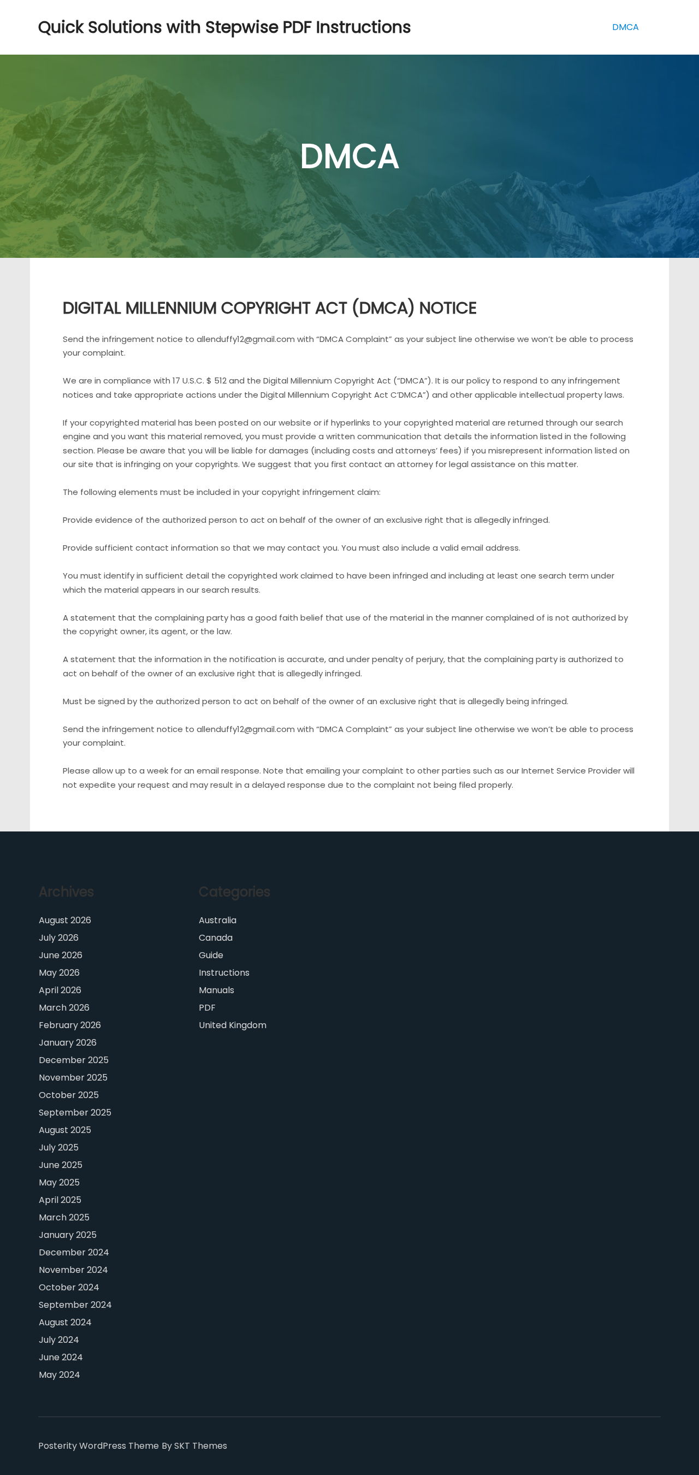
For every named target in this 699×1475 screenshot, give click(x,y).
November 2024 (73, 1270)
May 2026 (59, 972)
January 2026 (68, 1042)
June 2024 (61, 1357)
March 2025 (64, 1217)
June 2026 (60, 955)
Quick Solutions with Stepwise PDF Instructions (92, 27)
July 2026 (59, 937)
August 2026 (65, 920)
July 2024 (59, 1340)
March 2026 (64, 1007)
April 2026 (60, 990)
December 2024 (74, 1252)
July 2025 (59, 1147)
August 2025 (65, 1130)
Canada (216, 937)
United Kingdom (232, 1025)
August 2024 (65, 1322)
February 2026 (70, 1025)
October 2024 (69, 1287)
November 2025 (73, 1077)
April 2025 (60, 1200)
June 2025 (60, 1165)
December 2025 (74, 1060)
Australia (217, 920)
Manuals (216, 990)
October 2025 (69, 1095)
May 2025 (59, 1182)
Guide (211, 955)
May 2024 (59, 1374)
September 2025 (75, 1112)
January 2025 (68, 1235)
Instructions (224, 972)
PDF (207, 1007)
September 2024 (75, 1305)
